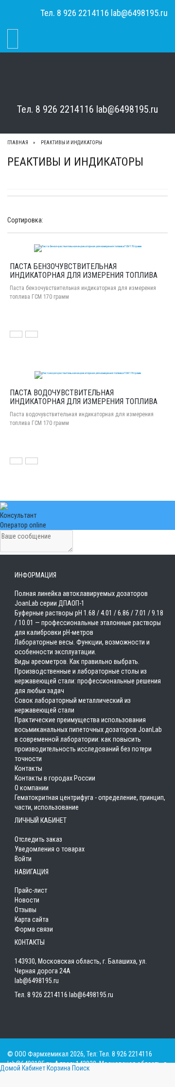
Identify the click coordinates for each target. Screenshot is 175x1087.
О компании (32, 788)
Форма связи (34, 929)
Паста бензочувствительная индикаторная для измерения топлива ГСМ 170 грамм (84, 275)
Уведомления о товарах (50, 849)
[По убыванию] (90, 219)
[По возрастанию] (80, 219)
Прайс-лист (31, 890)
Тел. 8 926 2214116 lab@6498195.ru (87, 109)
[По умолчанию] (51, 219)
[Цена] (69, 219)
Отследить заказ (38, 839)
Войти (23, 859)
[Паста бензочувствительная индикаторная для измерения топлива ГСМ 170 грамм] (87, 248)
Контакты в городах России (55, 778)
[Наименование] (60, 219)
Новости (27, 900)
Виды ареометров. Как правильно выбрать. (77, 661)
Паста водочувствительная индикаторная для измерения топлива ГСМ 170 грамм (84, 401)
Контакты (28, 768)
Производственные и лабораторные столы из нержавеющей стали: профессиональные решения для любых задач (88, 681)
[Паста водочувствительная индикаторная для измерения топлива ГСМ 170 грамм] (88, 374)
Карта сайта (32, 919)
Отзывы (25, 910)
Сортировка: (25, 220)
